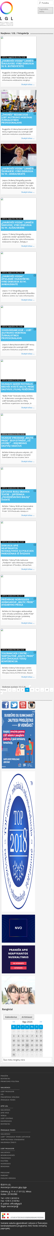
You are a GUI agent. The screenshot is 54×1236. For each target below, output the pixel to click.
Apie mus (5, 1113)
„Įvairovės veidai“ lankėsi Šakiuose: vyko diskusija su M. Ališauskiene (17, 225)
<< (13, 1022)
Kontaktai (5, 1079)
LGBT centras (7, 1118)
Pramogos (6, 1158)
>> (41, 1022)
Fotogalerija (23, 33)
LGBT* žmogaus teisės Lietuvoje (15, 1137)
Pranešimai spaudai (10, 1097)
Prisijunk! (5, 1173)
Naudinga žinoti (8, 1142)
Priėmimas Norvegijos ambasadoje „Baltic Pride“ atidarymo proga (17, 602)
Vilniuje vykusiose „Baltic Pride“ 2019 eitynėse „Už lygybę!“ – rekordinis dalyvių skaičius (17, 442)
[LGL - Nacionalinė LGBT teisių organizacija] (6, 13)
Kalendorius (11, 1017)
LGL (14, 33)
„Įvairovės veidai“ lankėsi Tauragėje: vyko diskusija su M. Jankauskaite (17, 171)
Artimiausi (27, 1017)
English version (8, 1178)
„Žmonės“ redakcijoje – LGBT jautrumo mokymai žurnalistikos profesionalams (16, 119)
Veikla (4, 1116)
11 (32, 690)
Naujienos (5, 33)
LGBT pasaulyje (7, 1091)
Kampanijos (6, 1121)
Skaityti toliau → (28, 84)
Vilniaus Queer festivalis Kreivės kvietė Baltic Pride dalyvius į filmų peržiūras (17, 387)
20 (47, 690)
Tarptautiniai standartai (13, 1140)
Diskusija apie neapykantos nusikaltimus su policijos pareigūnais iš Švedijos (17, 549)
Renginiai (5, 1166)
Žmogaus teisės (8, 1100)
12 (37, 690)
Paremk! (4, 1175)
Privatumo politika (10, 1081)
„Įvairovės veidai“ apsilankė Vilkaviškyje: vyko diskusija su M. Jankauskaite (15, 280)
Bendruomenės (8, 1155)
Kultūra (4, 1161)
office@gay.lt (16, 1203)
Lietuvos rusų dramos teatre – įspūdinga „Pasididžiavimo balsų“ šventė (15, 496)
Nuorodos (6, 1164)
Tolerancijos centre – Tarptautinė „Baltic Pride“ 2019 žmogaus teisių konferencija (17, 657)
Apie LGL (4, 1106)
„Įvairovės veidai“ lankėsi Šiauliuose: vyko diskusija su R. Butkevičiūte (17, 64)
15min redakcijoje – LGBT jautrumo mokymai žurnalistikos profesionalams (16, 334)
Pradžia (4, 1076)
